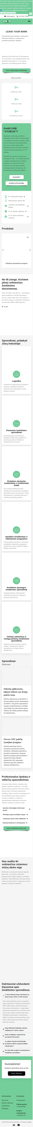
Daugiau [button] (28, 8)
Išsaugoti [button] (8, 13)
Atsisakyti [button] (3, 13)
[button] (4, 10)
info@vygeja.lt (20, 1125)
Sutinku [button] (13, 13)
